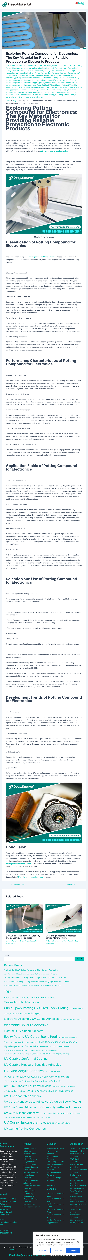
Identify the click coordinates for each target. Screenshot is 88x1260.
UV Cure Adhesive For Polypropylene (28, 1086)
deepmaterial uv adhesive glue (22, 1013)
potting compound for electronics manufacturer (57, 80)
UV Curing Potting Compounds (25, 1128)
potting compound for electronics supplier (22, 83)
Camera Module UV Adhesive (21, 1002)
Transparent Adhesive (55, 1148)
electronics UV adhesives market (70, 1019)
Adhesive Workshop (8, 1201)
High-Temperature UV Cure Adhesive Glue (46, 73)
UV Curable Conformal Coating (26, 1058)
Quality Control (6, 1212)
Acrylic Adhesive (29, 1162)
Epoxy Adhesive (29, 1164)
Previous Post (18, 885)
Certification (4, 1215)
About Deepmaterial (7, 1145)
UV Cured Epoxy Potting (65, 1101)
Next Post (72, 885)
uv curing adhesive (48, 1113)
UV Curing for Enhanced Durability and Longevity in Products (23, 936)
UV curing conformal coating (43, 95)
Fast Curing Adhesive (55, 1162)
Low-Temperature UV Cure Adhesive (17, 1054)
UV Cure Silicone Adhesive (21, 1113)
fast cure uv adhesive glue (69, 1037)
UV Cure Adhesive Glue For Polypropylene (30, 87)
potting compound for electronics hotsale (22, 80)
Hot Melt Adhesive (30, 1172)
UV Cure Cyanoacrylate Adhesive (26, 1101)
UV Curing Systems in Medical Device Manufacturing (60, 936)
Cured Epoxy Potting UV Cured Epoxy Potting (36, 1008)
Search (6, 955)
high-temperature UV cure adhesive (58, 1042)
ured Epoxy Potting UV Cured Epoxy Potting (50, 85)
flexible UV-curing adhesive (14, 1042)
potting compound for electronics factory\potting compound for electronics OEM (46, 78)
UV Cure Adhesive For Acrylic (21, 1076)
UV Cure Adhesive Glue (14, 1091)
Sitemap (13, 1250)
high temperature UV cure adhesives (15, 1050)
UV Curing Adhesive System (59, 92)
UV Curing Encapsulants (64, 95)
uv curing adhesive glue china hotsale (52, 90)
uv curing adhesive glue (28, 90)
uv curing (50, 87)
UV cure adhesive (52, 1071)
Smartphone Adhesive (79, 1148)
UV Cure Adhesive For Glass (54, 1076)
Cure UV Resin (76, 1008)
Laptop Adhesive (77, 1151)
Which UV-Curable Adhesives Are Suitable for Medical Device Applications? (33, 985)
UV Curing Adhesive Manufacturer (14, 1117)
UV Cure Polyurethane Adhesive (59, 1107)
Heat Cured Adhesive (55, 1164)
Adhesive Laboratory (8, 1199)
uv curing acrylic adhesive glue (67, 87)
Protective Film (29, 1191)
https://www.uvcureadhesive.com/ (31, 877)
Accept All (73, 1250)
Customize (43, 1250)
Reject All (58, 1250)
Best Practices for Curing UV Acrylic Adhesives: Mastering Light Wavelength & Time (36, 982)
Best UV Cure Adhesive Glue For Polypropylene (29, 997)
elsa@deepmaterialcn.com (8, 1222)
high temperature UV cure (61, 71)
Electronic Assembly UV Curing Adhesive (28, 68)
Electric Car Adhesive (78, 1202)
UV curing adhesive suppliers (36, 92)
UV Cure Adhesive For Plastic (46, 1081)
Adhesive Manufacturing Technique (5, 1206)
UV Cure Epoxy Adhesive (20, 1107)
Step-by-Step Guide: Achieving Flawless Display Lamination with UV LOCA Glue (35, 978)
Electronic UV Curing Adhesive (23, 1030)
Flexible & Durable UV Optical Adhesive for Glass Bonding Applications (31, 970)
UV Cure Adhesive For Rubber (64, 1086)
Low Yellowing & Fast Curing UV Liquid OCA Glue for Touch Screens (30, 974)
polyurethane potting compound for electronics (36, 75)
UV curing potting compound (56, 1123)
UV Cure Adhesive (12, 941)
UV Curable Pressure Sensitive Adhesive (32, 1064)
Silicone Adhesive (30, 1159)
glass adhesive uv (32, 1042)
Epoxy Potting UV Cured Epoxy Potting (35, 71)
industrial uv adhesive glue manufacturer (43, 1050)
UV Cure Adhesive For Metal (17, 1081)
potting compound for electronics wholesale (56, 83)
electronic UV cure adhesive (56, 68)
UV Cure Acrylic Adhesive (24, 1071)
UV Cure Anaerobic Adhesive (23, 1096)
